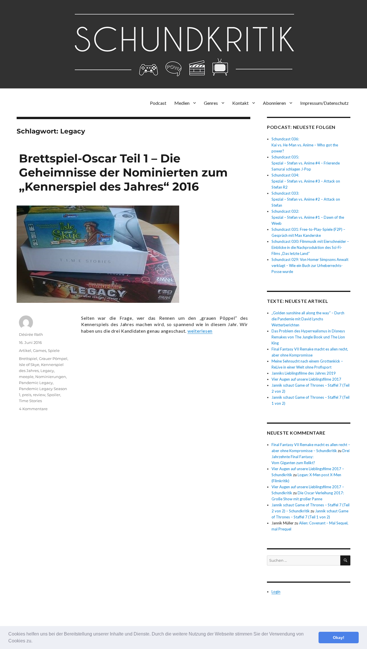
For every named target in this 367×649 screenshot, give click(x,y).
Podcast (158, 103)
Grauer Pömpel (53, 358)
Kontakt (240, 103)
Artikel (25, 350)
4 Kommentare (33, 408)
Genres (211, 103)
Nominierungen (50, 376)
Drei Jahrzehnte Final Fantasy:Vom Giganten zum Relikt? (311, 456)
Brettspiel (28, 358)
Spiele (54, 350)
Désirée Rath (31, 334)
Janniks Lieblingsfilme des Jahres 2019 (304, 373)
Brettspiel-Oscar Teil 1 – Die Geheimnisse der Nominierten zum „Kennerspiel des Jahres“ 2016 (123, 172)
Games (39, 350)
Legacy (47, 370)
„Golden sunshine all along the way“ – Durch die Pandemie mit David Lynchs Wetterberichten (308, 319)
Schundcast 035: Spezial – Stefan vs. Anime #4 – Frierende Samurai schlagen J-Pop (306, 163)
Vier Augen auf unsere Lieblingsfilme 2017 (306, 379)
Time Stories (30, 400)
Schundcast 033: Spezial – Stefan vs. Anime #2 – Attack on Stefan (306, 199)
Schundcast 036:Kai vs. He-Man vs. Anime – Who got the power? (305, 145)
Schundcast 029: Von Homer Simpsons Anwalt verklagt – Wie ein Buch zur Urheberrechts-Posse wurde (310, 265)
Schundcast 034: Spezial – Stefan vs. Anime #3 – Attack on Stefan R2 (306, 181)
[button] (34, 641)
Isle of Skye (29, 364)
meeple (26, 376)
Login (276, 591)
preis (26, 394)
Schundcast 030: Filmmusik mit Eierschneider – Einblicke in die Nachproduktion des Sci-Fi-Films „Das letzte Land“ (310, 247)
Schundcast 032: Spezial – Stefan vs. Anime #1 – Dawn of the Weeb (308, 217)
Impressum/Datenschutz (324, 103)
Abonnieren (274, 103)
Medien (182, 103)
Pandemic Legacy (36, 382)
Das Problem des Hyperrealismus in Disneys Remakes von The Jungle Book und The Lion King (308, 337)
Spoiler (53, 394)
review (39, 394)
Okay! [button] (338, 637)
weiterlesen (200, 331)
